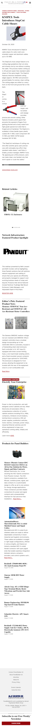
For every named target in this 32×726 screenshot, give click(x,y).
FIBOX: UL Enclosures (13, 214)
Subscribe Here (16, 690)
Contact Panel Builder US (16, 672)
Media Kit (16, 679)
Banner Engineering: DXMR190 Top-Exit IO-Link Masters (16, 603)
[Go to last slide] (5, 209)
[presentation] (16, 202)
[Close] (30, 715)
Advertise (16, 677)
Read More (5, 371)
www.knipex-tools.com (10, 170)
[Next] (27, 209)
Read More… (17, 499)
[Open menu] (30, 2)
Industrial (21, 10)
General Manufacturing (9, 10)
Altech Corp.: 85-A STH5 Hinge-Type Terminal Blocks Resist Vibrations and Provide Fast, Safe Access (17, 590)
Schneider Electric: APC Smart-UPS (16, 615)
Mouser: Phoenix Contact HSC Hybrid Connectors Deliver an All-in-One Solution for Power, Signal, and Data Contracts (16, 466)
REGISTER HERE (7, 293)
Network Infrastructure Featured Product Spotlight (15, 236)
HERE (12, 436)
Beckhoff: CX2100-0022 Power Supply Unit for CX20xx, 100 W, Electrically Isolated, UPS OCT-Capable (16, 628)
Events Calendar (16, 687)
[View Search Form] (1, 2)
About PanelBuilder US (16, 674)
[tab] (12, 227)
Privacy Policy (16, 682)
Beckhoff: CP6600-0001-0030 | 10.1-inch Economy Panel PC (15, 565)
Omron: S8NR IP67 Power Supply (14, 576)
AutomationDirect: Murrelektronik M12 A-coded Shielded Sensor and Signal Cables (15, 524)
